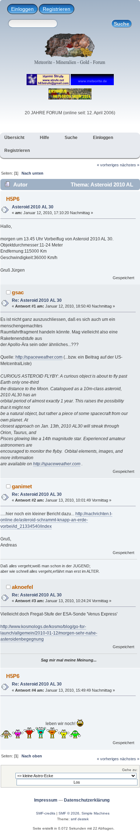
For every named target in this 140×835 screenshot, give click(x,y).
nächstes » (129, 165)
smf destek (80, 819)
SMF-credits (45, 813)
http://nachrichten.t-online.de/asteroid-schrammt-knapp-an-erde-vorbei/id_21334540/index (56, 520)
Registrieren (56, 9)
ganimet (22, 486)
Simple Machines (95, 813)
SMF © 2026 (69, 813)
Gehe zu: (129, 770)
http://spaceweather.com (38, 357)
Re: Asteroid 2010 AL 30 (37, 300)
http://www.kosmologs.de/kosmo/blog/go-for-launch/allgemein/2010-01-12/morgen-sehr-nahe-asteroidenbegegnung (48, 633)
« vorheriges (108, 165)
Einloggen (22, 9)
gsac (18, 292)
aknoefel (22, 587)
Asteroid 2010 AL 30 (32, 206)
